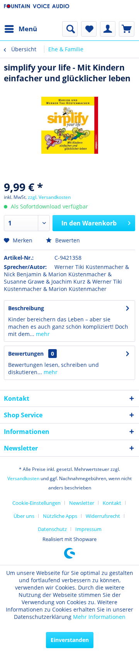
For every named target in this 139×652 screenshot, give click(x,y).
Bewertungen (26, 353)
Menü (28, 28)
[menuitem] (20, 29)
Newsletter (81, 502)
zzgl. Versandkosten (49, 197)
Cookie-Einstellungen (36, 502)
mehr (42, 334)
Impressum (88, 529)
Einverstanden (70, 640)
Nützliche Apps (60, 516)
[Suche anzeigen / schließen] (70, 29)
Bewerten (67, 240)
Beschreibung (26, 308)
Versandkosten (23, 478)
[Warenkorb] (126, 29)
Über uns (24, 516)
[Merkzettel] (89, 29)
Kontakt (112, 502)
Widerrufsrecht (103, 516)
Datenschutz (52, 529)
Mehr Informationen (99, 616)
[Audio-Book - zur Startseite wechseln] (37, 10)
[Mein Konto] (107, 29)
